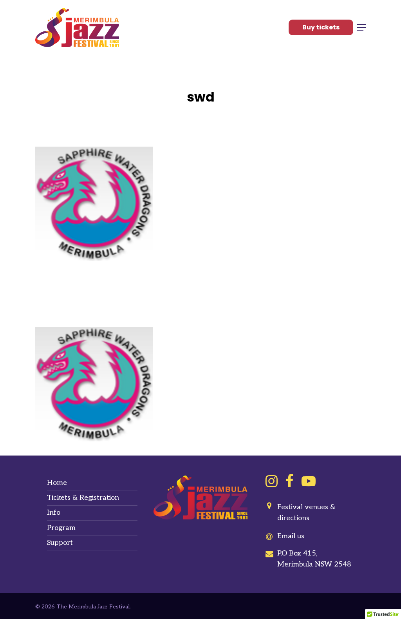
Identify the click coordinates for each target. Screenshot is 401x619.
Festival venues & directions (306, 512)
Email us (290, 536)
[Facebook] (289, 481)
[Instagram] (272, 481)
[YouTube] (309, 481)
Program (61, 528)
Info (53, 512)
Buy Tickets (321, 27)
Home (57, 483)
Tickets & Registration (83, 498)
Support (60, 543)
